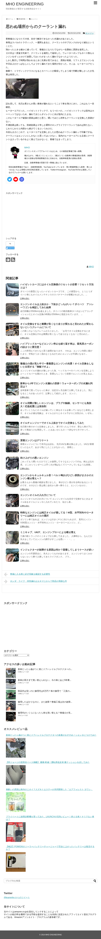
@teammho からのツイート (17, 897)
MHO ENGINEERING (25, 4)
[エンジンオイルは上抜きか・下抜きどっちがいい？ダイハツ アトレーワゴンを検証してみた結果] (12, 309)
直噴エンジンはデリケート (34, 440)
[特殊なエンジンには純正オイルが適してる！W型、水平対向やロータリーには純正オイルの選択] (12, 517)
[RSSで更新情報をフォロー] (13, 260)
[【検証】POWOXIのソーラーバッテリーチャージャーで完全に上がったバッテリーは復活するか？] (16, 862)
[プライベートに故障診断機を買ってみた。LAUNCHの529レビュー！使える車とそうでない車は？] (16, 832)
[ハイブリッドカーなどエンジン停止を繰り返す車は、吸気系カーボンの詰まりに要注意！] (12, 349)
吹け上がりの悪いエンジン (34, 458)
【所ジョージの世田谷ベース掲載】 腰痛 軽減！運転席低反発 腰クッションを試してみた (48, 762)
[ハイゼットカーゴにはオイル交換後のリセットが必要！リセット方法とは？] (12, 289)
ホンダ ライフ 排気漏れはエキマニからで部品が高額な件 (38, 581)
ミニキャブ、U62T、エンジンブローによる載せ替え (48, 532)
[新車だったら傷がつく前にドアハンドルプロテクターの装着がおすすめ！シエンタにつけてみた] (16, 748)
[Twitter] (9, 179)
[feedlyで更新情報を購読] (8, 260)
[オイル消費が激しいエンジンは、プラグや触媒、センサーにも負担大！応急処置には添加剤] (12, 408)
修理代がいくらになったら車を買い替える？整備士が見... (45, 713)
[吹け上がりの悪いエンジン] (12, 463)
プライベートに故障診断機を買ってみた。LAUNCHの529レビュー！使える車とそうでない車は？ (50, 817)
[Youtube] (15, 179)
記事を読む (24, 298)
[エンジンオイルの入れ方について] (12, 500)
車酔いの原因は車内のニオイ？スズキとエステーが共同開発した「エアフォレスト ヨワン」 (49, 789)
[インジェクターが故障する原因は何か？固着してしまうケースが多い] (12, 555)
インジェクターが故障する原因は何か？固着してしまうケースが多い (57, 549)
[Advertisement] (28, 213)
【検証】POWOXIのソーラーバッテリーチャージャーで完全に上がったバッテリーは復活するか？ (50, 847)
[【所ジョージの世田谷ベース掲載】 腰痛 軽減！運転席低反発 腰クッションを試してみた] (16, 775)
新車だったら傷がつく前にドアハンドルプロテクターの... (45, 669)
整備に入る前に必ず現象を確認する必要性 (30, 574)
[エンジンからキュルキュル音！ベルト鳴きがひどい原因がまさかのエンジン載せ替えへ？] (12, 480)
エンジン (89, 33)
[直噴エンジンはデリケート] (12, 445)
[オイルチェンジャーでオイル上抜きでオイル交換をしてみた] (12, 428)
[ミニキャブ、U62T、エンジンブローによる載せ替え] (12, 537)
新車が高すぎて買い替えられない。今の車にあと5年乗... (44, 680)
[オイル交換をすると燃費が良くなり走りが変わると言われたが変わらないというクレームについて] (12, 329)
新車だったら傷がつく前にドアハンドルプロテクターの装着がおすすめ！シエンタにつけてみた (51, 735)
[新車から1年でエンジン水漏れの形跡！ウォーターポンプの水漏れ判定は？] (12, 388)
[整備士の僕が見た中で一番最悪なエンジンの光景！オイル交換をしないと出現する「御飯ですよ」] (12, 369)
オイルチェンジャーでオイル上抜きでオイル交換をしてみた (52, 423)
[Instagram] (21, 179)
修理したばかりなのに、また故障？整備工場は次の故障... (45, 702)
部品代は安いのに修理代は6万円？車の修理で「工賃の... (44, 691)
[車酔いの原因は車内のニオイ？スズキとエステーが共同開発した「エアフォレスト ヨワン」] (16, 802)
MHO (91, 267)
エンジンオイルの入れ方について (38, 495)
